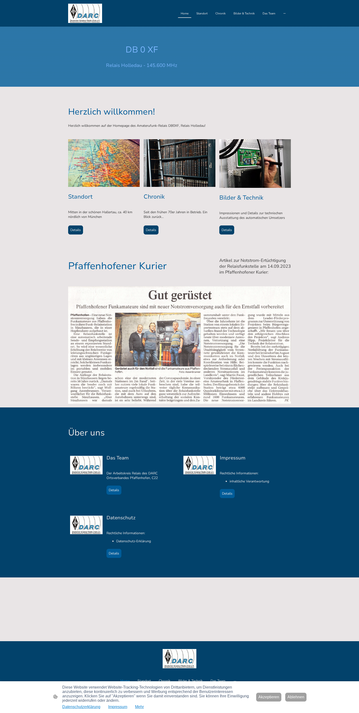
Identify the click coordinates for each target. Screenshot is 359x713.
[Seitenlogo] (85, 13)
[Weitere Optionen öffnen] (284, 13)
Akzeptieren (268, 697)
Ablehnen (295, 697)
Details (75, 230)
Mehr (139, 707)
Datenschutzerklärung (81, 707)
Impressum (117, 707)
